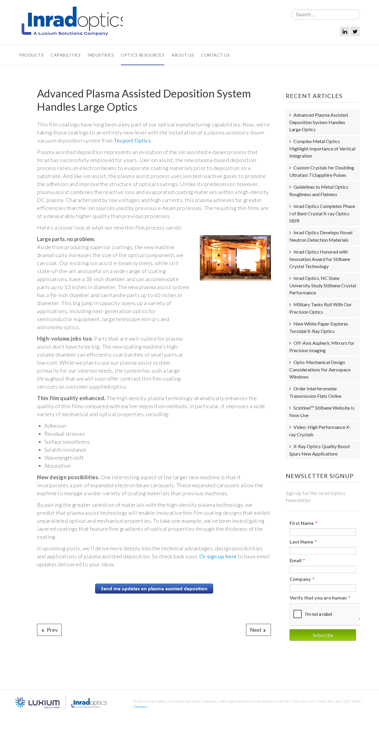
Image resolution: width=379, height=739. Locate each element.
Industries (101, 54)
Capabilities (66, 54)
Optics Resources (142, 54)
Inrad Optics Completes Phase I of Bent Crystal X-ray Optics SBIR (322, 213)
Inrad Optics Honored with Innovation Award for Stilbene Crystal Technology (319, 259)
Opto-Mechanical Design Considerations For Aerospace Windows (320, 369)
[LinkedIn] (344, 31)
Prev (52, 629)
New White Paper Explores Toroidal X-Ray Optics (318, 327)
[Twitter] (355, 31)
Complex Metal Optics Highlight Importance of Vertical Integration (322, 148)
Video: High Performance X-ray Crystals (320, 430)
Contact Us (215, 54)
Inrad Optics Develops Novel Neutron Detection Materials (320, 236)
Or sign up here (218, 556)
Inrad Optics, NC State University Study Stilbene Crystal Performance (322, 285)
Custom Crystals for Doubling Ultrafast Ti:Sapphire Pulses (321, 171)
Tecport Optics (132, 140)
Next (256, 629)
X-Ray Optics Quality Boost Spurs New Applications (319, 449)
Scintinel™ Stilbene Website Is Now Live (321, 411)
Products (31, 54)
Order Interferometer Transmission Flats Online (315, 392)
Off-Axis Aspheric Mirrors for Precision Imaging (321, 346)
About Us (182, 54)
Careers (141, 706)
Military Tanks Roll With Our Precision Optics (320, 308)
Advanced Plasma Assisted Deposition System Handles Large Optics (318, 122)
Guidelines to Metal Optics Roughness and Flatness (318, 190)
